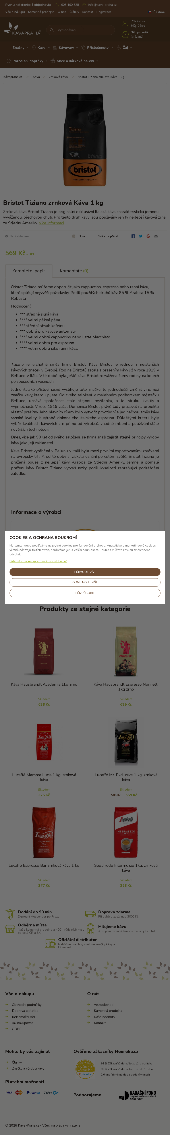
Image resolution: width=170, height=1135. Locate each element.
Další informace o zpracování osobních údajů (38, 561)
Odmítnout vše (85, 582)
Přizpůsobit (85, 593)
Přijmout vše (85, 572)
